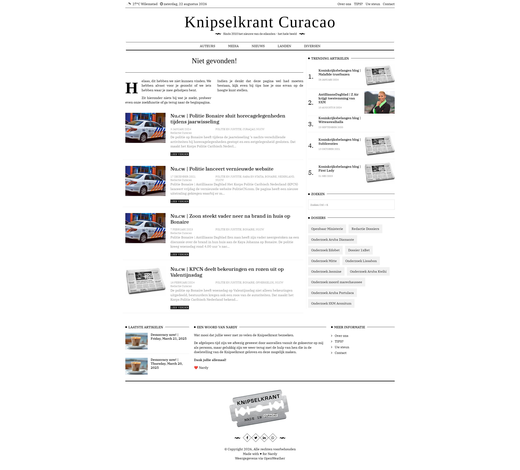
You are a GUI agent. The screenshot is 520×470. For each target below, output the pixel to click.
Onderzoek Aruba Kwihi (368, 271)
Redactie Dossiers (365, 229)
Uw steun (373, 4)
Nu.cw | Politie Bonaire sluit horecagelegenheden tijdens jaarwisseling (227, 118)
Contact (389, 4)
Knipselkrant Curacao (260, 22)
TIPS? (358, 4)
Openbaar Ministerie (327, 229)
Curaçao (249, 129)
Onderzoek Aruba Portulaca (332, 293)
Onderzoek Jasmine (326, 271)
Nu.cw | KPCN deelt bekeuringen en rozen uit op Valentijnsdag (227, 272)
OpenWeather (274, 458)
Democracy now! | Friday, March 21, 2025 (169, 337)
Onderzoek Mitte (324, 261)
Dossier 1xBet (359, 250)
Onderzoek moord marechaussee (336, 282)
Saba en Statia (253, 176)
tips (258, 85)
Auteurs (207, 46)
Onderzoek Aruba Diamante (332, 239)
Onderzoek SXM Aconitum (331, 303)
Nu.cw (260, 129)
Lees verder (179, 154)
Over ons (344, 4)
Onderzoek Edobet (325, 250)
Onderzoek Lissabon (361, 261)
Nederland (286, 176)
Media (233, 46)
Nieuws (258, 46)
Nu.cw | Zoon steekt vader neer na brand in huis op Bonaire (230, 219)
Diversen (312, 46)
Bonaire (271, 176)
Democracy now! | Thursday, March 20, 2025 (167, 363)
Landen (284, 46)
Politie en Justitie (229, 129)
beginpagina (200, 102)
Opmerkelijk (265, 282)
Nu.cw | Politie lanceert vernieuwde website (221, 168)
